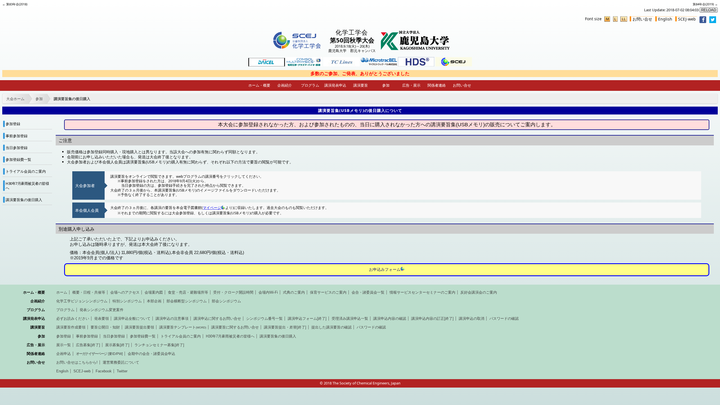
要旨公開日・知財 (105, 327)
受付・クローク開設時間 (233, 292)
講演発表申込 (335, 85)
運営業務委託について (121, 362)
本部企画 (154, 301)
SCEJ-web (687, 19)
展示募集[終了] (117, 345)
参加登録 (13, 123)
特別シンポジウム (127, 301)
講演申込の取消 (471, 318)
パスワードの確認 (504, 318)
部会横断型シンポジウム (186, 301)
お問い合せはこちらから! (77, 362)
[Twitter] (712, 21)
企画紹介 (284, 85)
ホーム (61, 292)
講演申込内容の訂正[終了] (432, 318)
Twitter (122, 371)
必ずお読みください (72, 318)
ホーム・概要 (259, 85)
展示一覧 (63, 345)
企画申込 (63, 354)
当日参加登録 (17, 147)
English (665, 19)
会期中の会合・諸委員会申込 (151, 354)
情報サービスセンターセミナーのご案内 (422, 292)
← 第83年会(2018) (14, 4)
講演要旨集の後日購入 (72, 98)
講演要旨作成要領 (71, 327)
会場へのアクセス (125, 292)
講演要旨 (360, 85)
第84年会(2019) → (705, 4)
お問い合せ (642, 19)
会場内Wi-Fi (268, 292)
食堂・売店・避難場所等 (188, 292)
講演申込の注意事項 (172, 318)
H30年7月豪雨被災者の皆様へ (27, 185)
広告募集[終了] (88, 345)
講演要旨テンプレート (182, 327)
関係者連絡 (437, 85)
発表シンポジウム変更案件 (101, 310)
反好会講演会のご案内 (478, 292)
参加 (386, 85)
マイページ (212, 207)
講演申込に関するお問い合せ (217, 318)
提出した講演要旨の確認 (331, 327)
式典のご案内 (294, 292)
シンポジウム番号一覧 (264, 318)
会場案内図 (154, 292)
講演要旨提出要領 (139, 327)
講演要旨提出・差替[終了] (285, 327)
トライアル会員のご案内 (26, 171)
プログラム (310, 85)
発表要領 (101, 318)
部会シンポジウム (226, 301)
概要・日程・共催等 (88, 292)
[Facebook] (702, 21)
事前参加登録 (17, 135)
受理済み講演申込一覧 (350, 318)
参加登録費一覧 (18, 159)
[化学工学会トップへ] (296, 49)
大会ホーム (15, 98)
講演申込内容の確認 (389, 318)
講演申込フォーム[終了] (307, 318)
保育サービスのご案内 (328, 292)
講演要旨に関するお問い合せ (235, 327)
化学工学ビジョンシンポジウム (81, 301)
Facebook (104, 371)
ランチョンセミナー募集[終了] (159, 345)
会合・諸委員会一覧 (368, 292)
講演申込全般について (132, 318)
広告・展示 (411, 85)
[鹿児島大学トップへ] (415, 49)
